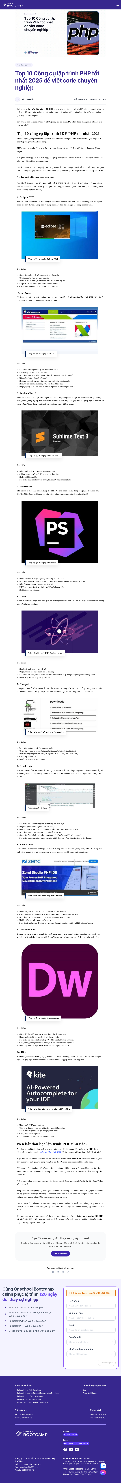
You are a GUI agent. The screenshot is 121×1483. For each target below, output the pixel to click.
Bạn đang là (75, 1337)
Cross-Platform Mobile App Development (33, 1402)
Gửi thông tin (107, 1362)
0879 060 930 (70, 1435)
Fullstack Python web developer (30, 1396)
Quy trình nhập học (98, 1417)
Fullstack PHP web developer (29, 1399)
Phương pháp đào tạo (24, 1417)
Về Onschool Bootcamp (24, 1414)
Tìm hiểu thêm (60, 1253)
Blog (84, 1390)
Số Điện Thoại (76, 1313)
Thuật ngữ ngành (90, 1393)
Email (71, 1325)
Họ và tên (74, 1301)
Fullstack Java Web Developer (29, 1390)
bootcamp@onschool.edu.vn (76, 1443)
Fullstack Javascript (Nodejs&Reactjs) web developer (38, 1393)
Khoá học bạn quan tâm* (82, 1349)
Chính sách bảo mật (98, 1414)
